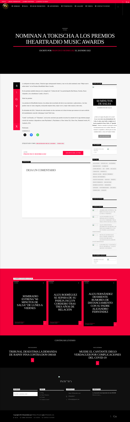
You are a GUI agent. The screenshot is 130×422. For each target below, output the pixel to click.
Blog (4, 1)
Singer (95, 187)
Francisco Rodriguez (63, 50)
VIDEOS (90, 6)
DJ (103, 168)
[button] (105, 117)
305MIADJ (17, 6)
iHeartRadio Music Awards (46, 143)
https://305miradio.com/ (75, 393)
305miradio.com (49, 415)
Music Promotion (14, 1)
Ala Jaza (96, 163)
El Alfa (113, 168)
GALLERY (80, 6)
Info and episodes (105, 136)
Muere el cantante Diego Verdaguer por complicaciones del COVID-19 (97, 354)
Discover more (96, 395)
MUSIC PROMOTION (38, 6)
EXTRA (65, 30)
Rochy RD (107, 182)
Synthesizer (104, 187)
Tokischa (60, 143)
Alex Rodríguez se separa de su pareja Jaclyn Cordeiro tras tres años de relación (108, 219)
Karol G (103, 171)
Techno (113, 187)
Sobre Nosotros (28, 1)
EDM (107, 168)
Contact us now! (42, 1)
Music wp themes (99, 176)
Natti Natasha (98, 179)
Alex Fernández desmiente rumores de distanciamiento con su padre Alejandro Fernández (104, 228)
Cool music (97, 168)
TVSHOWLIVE (67, 6)
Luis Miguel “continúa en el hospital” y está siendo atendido (108, 246)
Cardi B (105, 166)
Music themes (108, 174)
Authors (112, 163)
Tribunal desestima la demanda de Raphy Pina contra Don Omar (33, 353)
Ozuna (107, 179)
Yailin (104, 190)
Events (43, 397)
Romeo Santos (98, 185)
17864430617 (71, 396)
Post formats (98, 182)
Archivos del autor (73, 153)
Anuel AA (104, 163)
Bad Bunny (97, 166)
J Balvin (96, 171)
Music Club (97, 174)
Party (113, 179)
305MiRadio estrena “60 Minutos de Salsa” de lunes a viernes (108, 211)
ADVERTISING (54, 6)
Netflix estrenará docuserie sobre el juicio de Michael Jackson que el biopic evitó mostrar (104, 238)
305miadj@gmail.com (73, 399)
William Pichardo (37, 415)
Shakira (108, 185)
